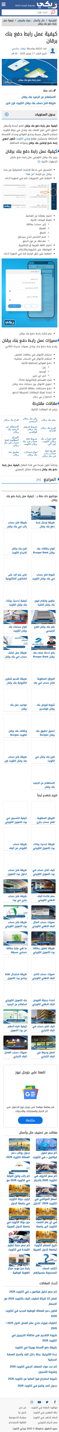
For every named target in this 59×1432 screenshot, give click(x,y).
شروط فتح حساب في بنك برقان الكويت (29, 441)
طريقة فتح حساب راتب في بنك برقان (49, 453)
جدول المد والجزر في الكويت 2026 (37, 1385)
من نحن (22, 1408)
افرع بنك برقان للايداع (48, 429)
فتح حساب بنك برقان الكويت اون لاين (48, 441)
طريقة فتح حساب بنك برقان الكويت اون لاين (31, 103)
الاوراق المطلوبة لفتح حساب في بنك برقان (11, 441)
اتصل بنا (22, 1413)
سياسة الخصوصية (17, 1417)
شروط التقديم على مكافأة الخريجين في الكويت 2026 (34, 1338)
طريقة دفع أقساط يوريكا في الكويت (36, 1347)
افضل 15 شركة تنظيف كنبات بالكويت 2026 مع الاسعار (30, 1301)
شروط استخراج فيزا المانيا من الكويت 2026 (32, 1378)
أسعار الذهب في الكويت (45, 1417)
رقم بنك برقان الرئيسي (30, 419)
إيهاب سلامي (19, 48)
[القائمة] (4, 4)
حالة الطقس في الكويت (45, 1413)
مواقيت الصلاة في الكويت (44, 1408)
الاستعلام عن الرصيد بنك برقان (38, 97)
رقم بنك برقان (48, 419)
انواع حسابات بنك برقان (30, 453)
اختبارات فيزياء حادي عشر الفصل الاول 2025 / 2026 (31, 1325)
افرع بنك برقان (11, 419)
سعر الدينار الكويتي (47, 1422)
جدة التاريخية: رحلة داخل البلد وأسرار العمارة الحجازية (32, 1357)
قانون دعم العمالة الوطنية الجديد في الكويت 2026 (31, 1313)
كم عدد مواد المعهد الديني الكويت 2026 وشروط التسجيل (33, 1369)
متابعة (30, 1120)
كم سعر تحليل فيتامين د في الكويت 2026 (33, 1291)
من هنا (30, 174)
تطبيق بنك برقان (13, 453)
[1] (39, 161)
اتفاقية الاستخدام (17, 1422)
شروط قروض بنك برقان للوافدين (30, 429)
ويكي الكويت (23, 138)
